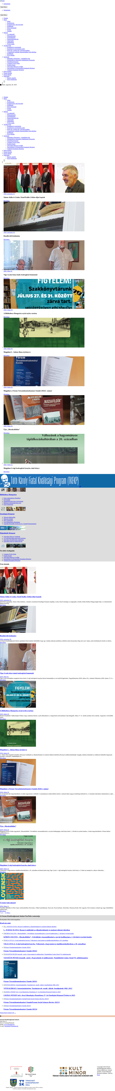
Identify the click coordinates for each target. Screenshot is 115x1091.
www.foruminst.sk (9, 1024)
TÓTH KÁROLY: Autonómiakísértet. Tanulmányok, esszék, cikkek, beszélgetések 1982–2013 (38, 988)
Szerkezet (6, 57)
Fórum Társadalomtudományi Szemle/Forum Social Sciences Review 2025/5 (32, 1002)
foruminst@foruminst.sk (11, 1026)
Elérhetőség (7, 4)
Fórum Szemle (8, 73)
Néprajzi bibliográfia (9, 517)
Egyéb (9, 29)
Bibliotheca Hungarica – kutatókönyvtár (18, 58)
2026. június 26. (8, 387)
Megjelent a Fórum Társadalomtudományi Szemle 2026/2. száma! (24, 789)
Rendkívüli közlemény (8, 636)
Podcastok (6, 76)
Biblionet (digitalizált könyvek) (12, 503)
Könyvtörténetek (12, 79)
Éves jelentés (11, 55)
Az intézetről (10, 34)
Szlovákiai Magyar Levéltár (15, 66)
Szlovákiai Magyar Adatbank (12, 536)
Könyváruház (7, 71)
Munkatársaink (11, 36)
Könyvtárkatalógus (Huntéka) (12, 498)
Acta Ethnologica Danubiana (12, 522)
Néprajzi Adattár (8, 519)
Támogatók (10, 41)
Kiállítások (10, 26)
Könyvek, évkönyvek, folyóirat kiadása (18, 50)
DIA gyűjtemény (8, 520)
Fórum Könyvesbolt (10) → (8, 1012)
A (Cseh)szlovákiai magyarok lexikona (15, 538)
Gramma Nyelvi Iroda (13, 63)
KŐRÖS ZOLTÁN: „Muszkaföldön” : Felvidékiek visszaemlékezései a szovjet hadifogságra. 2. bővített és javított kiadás (48, 937)
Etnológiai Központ (12, 62)
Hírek (5, 20)
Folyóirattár (7, 499)
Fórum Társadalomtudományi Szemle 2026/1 (20, 981)
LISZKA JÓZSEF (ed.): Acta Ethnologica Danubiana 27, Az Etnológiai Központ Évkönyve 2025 (39, 995)
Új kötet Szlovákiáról (8, 903)
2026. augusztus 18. (9, 232)
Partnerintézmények (12, 39)
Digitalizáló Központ (7, 533)
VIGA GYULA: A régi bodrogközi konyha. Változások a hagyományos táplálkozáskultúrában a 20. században (45, 944)
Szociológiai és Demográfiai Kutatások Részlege (21, 68)
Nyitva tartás (10, 44)
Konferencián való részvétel (15, 24)
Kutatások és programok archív (16, 49)
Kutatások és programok (14, 47)
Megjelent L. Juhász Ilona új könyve (13, 750)
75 (5, 912)
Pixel (98, 1075)
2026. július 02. (8, 271)
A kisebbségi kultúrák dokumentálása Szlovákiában (21, 52)
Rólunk (6, 32)
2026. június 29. (8, 310)
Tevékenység (7, 45)
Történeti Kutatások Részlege (15, 70)
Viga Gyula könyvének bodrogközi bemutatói (17, 673)
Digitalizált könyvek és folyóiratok (13, 501)
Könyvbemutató (11, 28)
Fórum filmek (7, 74)
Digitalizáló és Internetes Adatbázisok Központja (21, 60)
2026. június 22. (8, 464)
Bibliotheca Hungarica (8, 495)
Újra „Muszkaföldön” (8, 826)
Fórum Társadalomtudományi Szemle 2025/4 (20, 1009)
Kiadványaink (5, 923)
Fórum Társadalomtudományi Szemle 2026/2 (20, 951)
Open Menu (4, 7)
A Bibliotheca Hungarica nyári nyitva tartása (16, 711)
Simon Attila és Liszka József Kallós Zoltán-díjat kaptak (20, 597)
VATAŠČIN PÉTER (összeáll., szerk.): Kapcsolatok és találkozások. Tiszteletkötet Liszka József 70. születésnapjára (46, 958)
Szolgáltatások (11, 37)
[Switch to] (59, 80)
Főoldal (6, 18)
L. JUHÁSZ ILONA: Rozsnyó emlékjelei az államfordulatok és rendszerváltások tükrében (37, 930)
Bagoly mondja (11, 78)
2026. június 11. (4, 906)
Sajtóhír (9, 31)
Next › (8, 912)
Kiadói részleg (11, 65)
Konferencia (10, 23)
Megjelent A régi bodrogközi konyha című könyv (18, 865)
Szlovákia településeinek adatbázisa (14, 540)
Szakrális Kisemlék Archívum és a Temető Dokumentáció (20, 524)
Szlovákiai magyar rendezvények (13, 541)
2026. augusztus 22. (9, 194)
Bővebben (6, 200)
